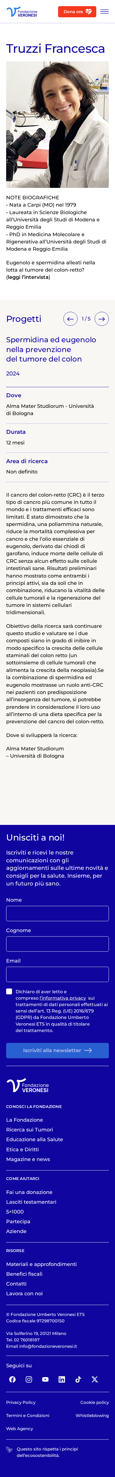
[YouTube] (45, 1379)
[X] (94, 1379)
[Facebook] (12, 1379)
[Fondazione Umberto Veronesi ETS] (21, 11)
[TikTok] (78, 1379)
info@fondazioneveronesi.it (48, 1346)
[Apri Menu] (103, 11)
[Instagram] (29, 1379)
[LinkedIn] (62, 1379)
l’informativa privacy (63, 998)
